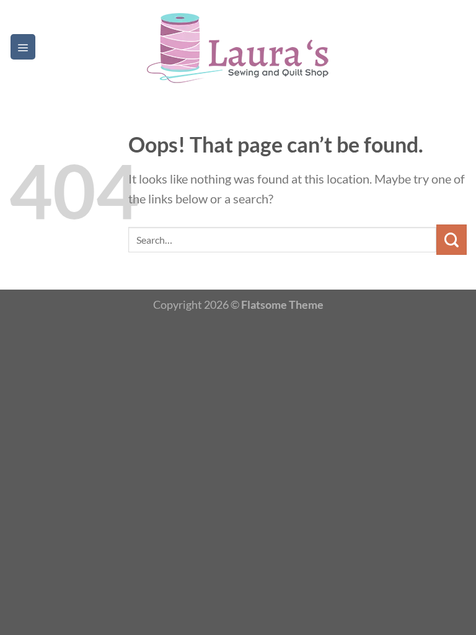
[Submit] (451, 239)
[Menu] (23, 46)
